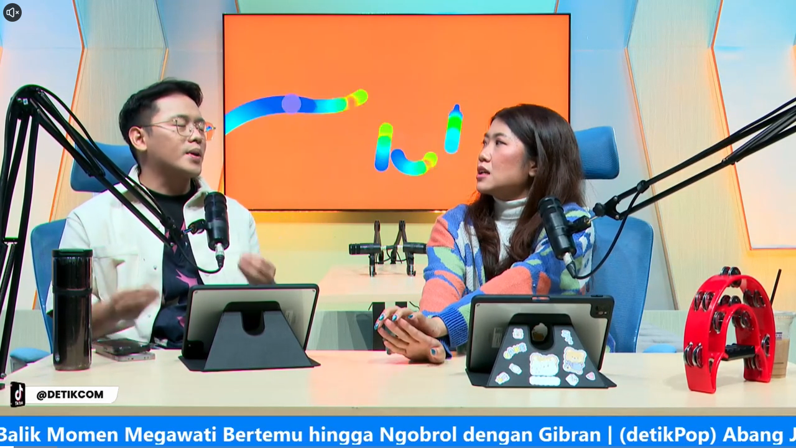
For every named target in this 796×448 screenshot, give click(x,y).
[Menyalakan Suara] (12, 12)
